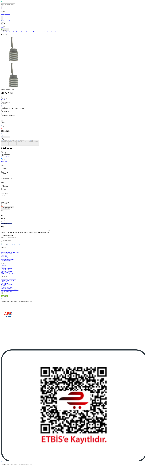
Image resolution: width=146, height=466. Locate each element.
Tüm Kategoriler (6, 20)
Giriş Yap (3, 14)
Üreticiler (3, 24)
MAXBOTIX (4, 161)
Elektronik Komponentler (22, 31)
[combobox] (2, 293)
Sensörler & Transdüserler (35, 31)
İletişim (2, 27)
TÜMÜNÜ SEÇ (5, 154)
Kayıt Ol (7, 14)
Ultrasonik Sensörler (52, 31)
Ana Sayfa (3, 31)
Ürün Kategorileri (11, 31)
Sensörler (44, 31)
